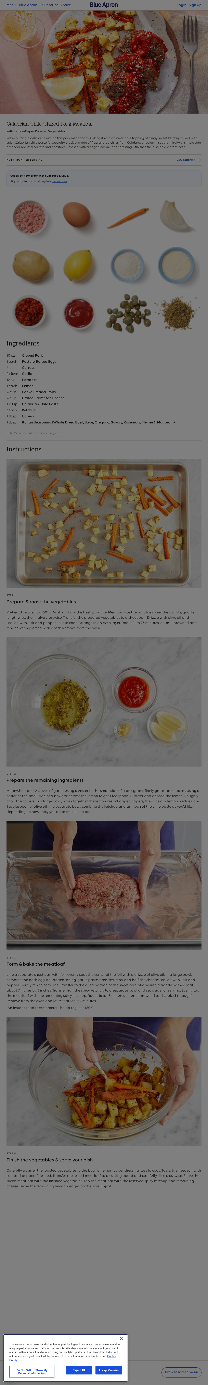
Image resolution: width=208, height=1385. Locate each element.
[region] (65, 1358)
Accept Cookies (109, 1370)
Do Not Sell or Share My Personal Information (31, 1372)
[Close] (121, 1338)
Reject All (79, 1370)
